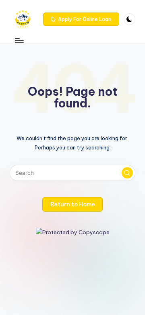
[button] (81, 19)
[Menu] (19, 40)
